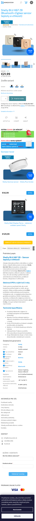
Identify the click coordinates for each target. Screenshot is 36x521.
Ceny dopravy (5, 408)
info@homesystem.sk (10, 438)
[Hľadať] (21, 3)
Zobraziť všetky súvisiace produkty (18, 242)
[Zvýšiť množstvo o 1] (8, 97)
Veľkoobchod (5, 415)
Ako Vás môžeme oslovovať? (11, 455)
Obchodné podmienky (7, 418)
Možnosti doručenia (7, 93)
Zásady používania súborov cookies (11, 425)
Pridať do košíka (19, 98)
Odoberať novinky (18, 474)
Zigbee (22, 106)
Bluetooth (21, 367)
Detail (30, 193)
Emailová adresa (7, 463)
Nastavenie (17, 510)
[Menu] (32, 3)
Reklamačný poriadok (7, 423)
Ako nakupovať (5, 413)
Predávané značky (6, 402)
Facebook (7, 444)
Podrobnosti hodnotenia (26, 25)
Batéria (20, 358)
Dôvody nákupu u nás (7, 410)
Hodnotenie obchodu (7, 405)
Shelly (20, 345)
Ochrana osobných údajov (8, 420)
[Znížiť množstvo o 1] (8, 100)
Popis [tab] (4, 248)
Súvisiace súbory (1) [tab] (14, 248)
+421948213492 (8, 441)
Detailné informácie (7, 112)
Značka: (7, 27)
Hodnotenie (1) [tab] (25, 248)
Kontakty (3, 428)
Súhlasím (17, 516)
